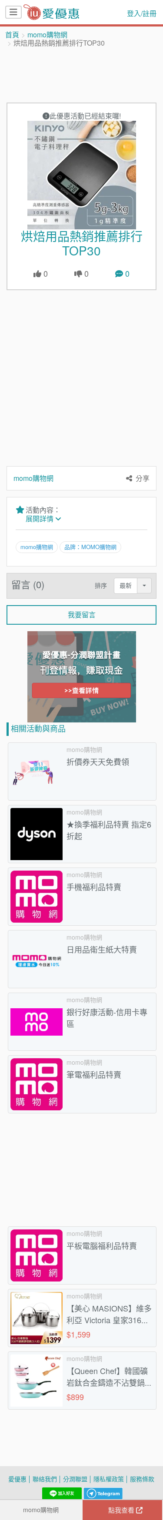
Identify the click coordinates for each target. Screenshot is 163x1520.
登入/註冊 (141, 13)
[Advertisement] (81, 74)
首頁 (12, 35)
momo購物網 (47, 35)
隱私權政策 (108, 1479)
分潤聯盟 (75, 1479)
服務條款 (142, 1479)
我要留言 (82, 615)
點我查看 (122, 1510)
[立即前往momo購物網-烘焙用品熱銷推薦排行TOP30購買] (81, 175)
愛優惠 (17, 1479)
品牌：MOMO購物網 (90, 547)
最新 (126, 585)
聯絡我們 (45, 1479)
